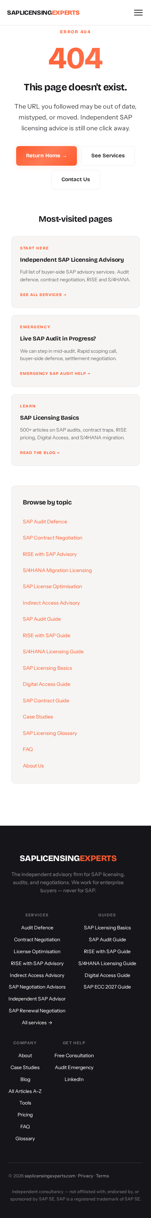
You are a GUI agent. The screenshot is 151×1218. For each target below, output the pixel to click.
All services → (37, 1022)
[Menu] (138, 12)
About (25, 1055)
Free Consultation (74, 1055)
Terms (102, 1175)
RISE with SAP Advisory (50, 554)
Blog (25, 1079)
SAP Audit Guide (42, 619)
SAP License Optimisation (52, 586)
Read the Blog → (40, 452)
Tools (25, 1103)
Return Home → (46, 155)
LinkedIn (74, 1079)
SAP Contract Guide (46, 700)
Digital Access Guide (46, 684)
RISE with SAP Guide (46, 635)
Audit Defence (37, 927)
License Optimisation (37, 951)
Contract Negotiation (37, 939)
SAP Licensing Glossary (50, 733)
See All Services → (43, 294)
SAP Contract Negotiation (53, 538)
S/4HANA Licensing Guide (53, 651)
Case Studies (38, 717)
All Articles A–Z (25, 1091)
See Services (108, 155)
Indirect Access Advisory (51, 603)
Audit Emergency (74, 1067)
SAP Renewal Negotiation (37, 1010)
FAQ (28, 749)
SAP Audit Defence (45, 521)
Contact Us (75, 179)
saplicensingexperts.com (50, 1175)
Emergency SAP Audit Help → (55, 373)
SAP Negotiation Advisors (37, 987)
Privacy (85, 1175)
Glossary (25, 1138)
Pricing (25, 1115)
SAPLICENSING (43, 12)
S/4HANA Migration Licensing (57, 570)
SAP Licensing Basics (47, 668)
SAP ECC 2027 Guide (107, 987)
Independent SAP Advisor (37, 999)
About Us (33, 766)
